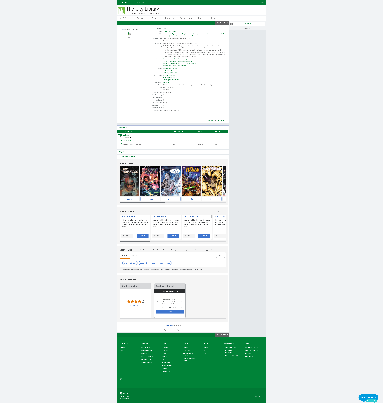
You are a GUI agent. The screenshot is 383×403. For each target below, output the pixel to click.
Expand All (210, 120)
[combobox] (160, 307)
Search (170, 312)
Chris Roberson (191, 216)
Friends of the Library (231, 355)
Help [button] (213, 18)
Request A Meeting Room (189, 359)
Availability (123, 127)
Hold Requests (146, 359)
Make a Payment (230, 347)
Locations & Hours (251, 347)
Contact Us (249, 356)
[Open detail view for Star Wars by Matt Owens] (212, 181)
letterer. (171, 80)
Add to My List (247, 28)
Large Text (140, 2)
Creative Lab (166, 371)
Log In (263, 2)
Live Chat (368, 398)
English (122, 347)
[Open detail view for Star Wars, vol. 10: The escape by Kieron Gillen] (150, 181)
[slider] (173, 202)
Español (122, 350)
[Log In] (260, 2)
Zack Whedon (129, 216)
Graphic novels (165, 263)
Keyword (165, 347)
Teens (205, 350)
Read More (127, 236)
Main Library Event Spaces (189, 354)
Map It (121, 152)
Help (122, 379)
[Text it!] (121, 144)
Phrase (164, 356)
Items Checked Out (147, 356)
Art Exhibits (187, 350)
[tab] (125, 255)
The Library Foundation (228, 351)
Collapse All (221, 120)
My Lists (144, 353)
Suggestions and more (127, 156)
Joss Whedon (159, 216)
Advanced (165, 350)
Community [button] (185, 18)
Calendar (186, 347)
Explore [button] (140, 18)
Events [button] (154, 18)
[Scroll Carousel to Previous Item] (219, 163)
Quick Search (145, 347)
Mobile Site (257, 397)
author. (169, 31)
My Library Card (146, 350)
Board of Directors (251, 350)
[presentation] (129, 181)
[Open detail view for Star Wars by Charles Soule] (129, 181)
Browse (164, 353)
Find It (129, 199)
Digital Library (166, 362)
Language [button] (124, 344)
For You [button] (169, 18)
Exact (163, 359)
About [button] (201, 18)
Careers (248, 353)
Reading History (146, 362)
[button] (220, 256)
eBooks (164, 368)
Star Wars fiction (130, 263)
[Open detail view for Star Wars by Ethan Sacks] (171, 181)
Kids (205, 353)
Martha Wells (222, 216)
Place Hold (248, 24)
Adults (205, 347)
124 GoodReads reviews (136, 306)
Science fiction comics (147, 263)
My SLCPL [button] (124, 18)
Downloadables (167, 365)
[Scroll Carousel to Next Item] (224, 163)
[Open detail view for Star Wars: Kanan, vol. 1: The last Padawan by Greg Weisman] (191, 181)
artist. (169, 75)
